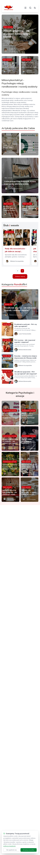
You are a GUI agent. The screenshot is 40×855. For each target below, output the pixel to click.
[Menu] (25, 8)
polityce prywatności (9, 846)
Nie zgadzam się (11, 850)
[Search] (30, 8)
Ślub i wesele (8, 27)
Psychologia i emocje (9, 410)
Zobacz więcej (20, 276)
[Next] (22, 271)
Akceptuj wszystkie (28, 850)
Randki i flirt (8, 304)
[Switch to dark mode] (35, 8)
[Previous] (17, 271)
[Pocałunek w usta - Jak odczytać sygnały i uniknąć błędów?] (20, 304)
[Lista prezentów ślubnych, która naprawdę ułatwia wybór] (20, 175)
